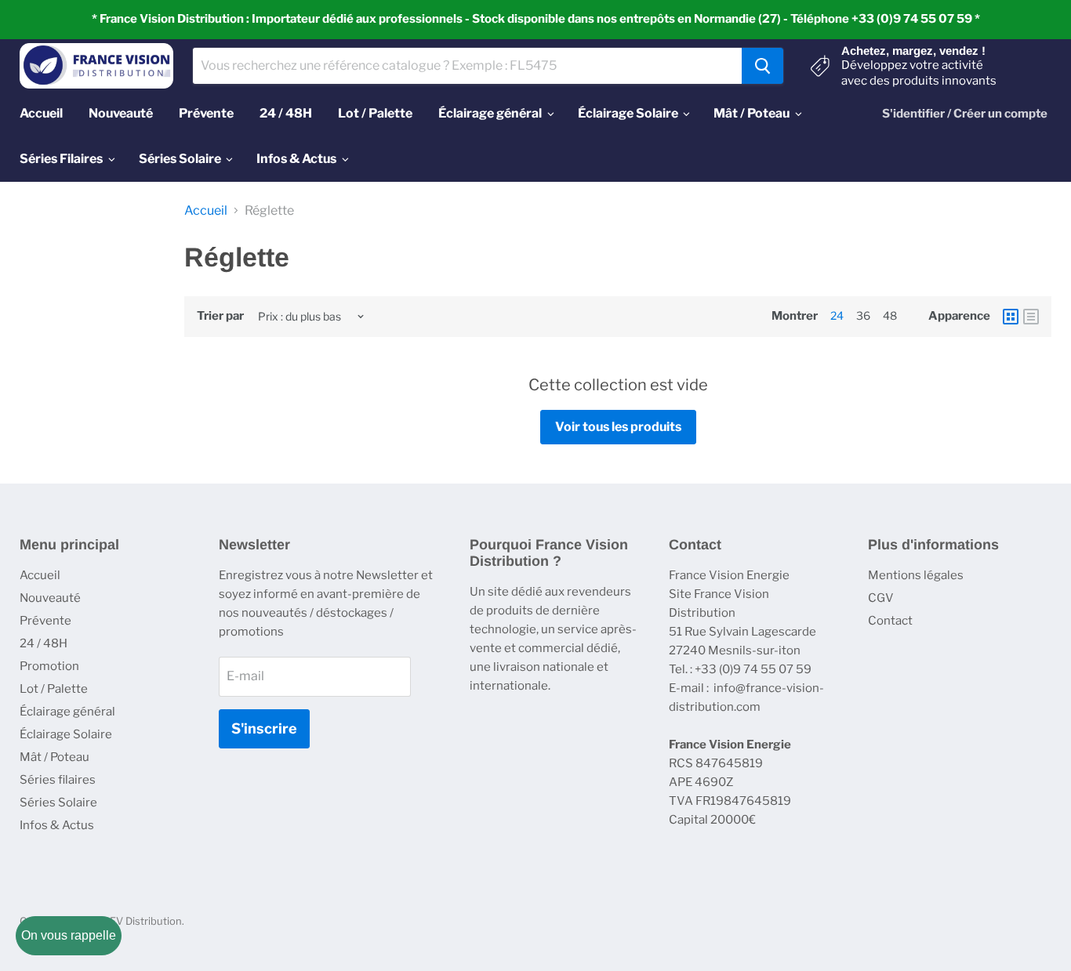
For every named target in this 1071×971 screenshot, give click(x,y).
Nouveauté (50, 598)
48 (890, 315)
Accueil (205, 211)
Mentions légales (916, 575)
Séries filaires (58, 780)
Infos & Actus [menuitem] (296, 158)
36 (863, 315)
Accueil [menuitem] (41, 113)
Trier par (220, 316)
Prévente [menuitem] (206, 113)
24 (837, 315)
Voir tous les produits (618, 426)
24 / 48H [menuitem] (286, 113)
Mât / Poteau (54, 757)
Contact (890, 621)
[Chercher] (762, 66)
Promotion (49, 666)
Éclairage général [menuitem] (490, 113)
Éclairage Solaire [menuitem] (628, 113)
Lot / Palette (54, 689)
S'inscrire (264, 728)
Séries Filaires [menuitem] (61, 158)
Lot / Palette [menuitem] (375, 113)
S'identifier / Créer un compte (964, 114)
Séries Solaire (58, 802)
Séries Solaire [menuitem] (180, 158)
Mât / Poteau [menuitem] (751, 113)
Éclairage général (67, 712)
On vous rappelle (68, 935)
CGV (881, 598)
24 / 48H (43, 643)
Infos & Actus (57, 825)
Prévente (45, 621)
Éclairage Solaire (66, 734)
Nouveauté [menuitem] (121, 113)
